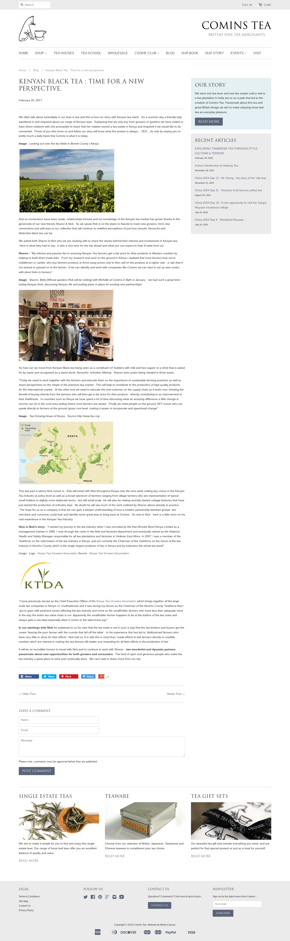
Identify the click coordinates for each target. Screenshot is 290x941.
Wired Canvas (167, 924)
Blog (170, 53)
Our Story (214, 53)
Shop (40, 53)
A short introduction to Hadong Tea (216, 165)
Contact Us (25, 905)
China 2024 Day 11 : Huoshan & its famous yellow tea (228, 190)
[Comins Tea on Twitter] (85, 898)
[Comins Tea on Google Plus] (107, 898)
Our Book (189, 53)
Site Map (23, 901)
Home (23, 53)
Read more (208, 121)
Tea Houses (64, 53)
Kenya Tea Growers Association (57, 553)
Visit (257, 53)
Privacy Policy (26, 910)
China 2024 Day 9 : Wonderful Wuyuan (219, 219)
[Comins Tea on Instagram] (114, 898)
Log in (247, 5)
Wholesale (118, 53)
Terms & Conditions (29, 896)
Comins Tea (140, 924)
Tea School (91, 53)
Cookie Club (146, 53)
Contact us (159, 905)
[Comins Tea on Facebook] (93, 898)
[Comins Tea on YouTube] (121, 898)
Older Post (29, 693)
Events (237, 53)
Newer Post (174, 693)
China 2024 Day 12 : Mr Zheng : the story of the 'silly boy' (231, 178)
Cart (267, 5)
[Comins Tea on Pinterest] (100, 898)
